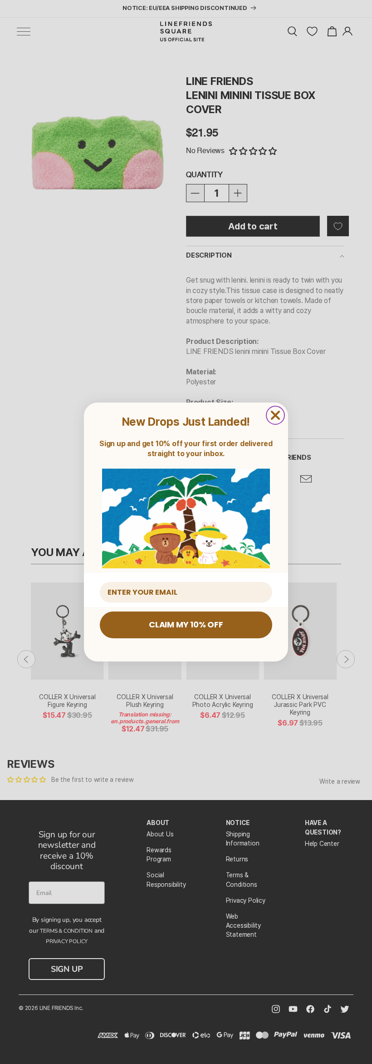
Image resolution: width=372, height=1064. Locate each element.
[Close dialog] (275, 415)
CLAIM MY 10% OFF (186, 624)
